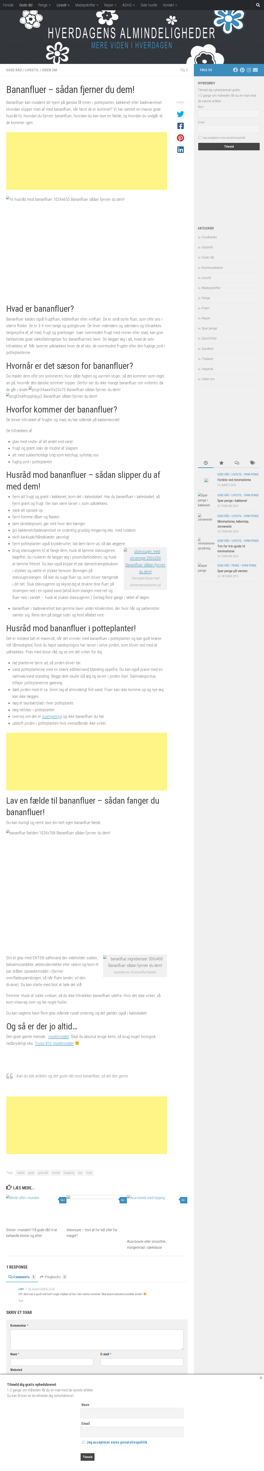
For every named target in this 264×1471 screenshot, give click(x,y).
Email (85, 1423)
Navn (85, 1405)
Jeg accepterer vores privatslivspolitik (116, 1442)
